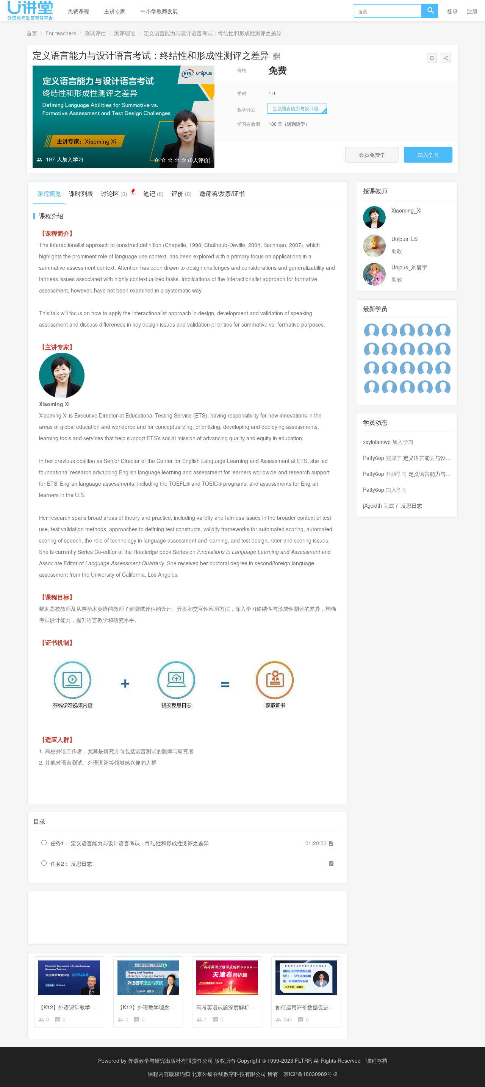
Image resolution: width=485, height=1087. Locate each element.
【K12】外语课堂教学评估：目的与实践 (85, 1007)
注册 (472, 11)
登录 (452, 11)
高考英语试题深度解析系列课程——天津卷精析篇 (254, 1007)
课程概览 (49, 193)
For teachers (60, 33)
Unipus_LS (404, 238)
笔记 (153, 193)
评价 (181, 193)
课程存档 (376, 1060)
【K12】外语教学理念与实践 (151, 1007)
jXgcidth (372, 505)
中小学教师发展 (159, 11)
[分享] (446, 58)
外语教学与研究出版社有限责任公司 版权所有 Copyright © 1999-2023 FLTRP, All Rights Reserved (244, 1060)
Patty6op (373, 457)
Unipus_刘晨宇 (409, 267)
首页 (32, 33)
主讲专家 (114, 11)
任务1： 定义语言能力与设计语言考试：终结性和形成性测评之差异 (129, 843)
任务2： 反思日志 (71, 863)
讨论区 (114, 193)
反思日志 (411, 505)
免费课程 (78, 11)
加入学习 (428, 154)
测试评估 (95, 33)
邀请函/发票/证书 (222, 193)
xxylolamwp (377, 442)
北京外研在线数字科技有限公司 (230, 1074)
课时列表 (81, 193)
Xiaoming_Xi (406, 210)
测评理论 (124, 33)
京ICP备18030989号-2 (310, 1074)
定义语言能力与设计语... (297, 108)
